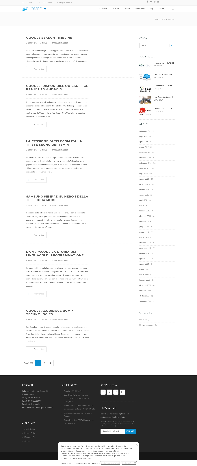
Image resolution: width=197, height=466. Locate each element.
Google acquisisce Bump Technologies (49, 312)
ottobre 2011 (144, 190)
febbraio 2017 (144, 152)
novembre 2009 (145, 248)
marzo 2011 (143, 205)
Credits (27, 441)
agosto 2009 (144, 259)
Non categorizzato (146, 325)
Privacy (113, 425)
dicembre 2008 (145, 285)
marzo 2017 (143, 147)
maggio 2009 (144, 269)
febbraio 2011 (144, 211)
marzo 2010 (143, 237)
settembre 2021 (145, 131)
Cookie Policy (29, 429)
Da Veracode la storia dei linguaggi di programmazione (55, 253)
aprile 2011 (143, 200)
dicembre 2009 (145, 243)
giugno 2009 (144, 264)
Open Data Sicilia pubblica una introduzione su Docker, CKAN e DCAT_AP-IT (76, 398)
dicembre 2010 (145, 216)
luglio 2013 (143, 174)
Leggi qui (72, 458)
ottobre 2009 (144, 253)
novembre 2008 (145, 291)
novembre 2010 (145, 222)
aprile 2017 (143, 142)
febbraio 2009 (144, 280)
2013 (163, 19)
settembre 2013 (145, 163)
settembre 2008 (145, 301)
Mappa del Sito (30, 437)
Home (157, 19)
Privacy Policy (30, 433)
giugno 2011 (144, 195)
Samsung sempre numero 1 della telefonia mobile (57, 198)
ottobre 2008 (144, 296)
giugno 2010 (144, 227)
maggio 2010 (144, 232)
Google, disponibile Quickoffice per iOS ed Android (57, 87)
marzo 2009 (143, 275)
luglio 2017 (143, 137)
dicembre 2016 (145, 158)
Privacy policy (91, 463)
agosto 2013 (144, 168)
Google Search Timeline (49, 38)
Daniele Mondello (60, 43)
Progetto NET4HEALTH (73, 391)
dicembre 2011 (145, 184)
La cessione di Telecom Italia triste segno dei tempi (54, 142)
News (44, 43)
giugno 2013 (144, 179)
